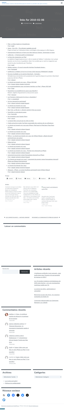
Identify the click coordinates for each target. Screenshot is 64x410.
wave (13, 118)
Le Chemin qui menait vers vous (17, 131)
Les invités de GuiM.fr (11, 381)
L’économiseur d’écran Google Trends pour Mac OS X (18, 340)
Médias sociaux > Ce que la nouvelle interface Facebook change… (27, 67)
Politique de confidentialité (12, 383)
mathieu (11, 314)
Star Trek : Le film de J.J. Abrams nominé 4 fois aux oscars (24, 110)
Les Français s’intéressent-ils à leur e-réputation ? (22, 97)
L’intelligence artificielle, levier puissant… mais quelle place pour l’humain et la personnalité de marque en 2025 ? (47, 275)
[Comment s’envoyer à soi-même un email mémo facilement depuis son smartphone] (14, 194)
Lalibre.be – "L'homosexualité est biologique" (21, 55)
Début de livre (12, 142)
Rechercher (5, 268)
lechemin (27, 84)
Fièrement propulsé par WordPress (10, 406)
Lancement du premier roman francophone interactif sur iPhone (26, 155)
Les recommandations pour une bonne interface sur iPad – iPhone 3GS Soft (29, 86)
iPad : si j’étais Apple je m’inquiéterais (19, 44)
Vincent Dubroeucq (33, 406)
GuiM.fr (4, 2)
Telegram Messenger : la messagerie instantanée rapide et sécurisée (19, 328)
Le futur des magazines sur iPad (17, 57)
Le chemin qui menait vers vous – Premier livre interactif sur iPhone (27, 150)
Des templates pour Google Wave (17, 116)
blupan (13, 84)
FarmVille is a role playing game (17, 112)
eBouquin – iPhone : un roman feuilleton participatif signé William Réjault (29, 170)
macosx (13, 94)
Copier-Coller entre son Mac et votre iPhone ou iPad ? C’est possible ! (19, 350)
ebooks (22, 84)
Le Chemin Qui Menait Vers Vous (17, 165)
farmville (13, 114)
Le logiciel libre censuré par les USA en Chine (21, 121)
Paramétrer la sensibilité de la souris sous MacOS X (22, 91)
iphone (13, 80)
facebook (14, 69)
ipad (12, 46)
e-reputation (15, 99)
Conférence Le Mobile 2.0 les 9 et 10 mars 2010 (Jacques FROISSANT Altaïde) (30, 71)
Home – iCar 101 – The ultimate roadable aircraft (22, 48)
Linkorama (38, 23)
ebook (23, 103)
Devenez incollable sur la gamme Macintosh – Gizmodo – (24, 74)
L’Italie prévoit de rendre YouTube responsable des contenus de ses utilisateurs (30, 123)
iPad (12, 88)
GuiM (10, 347)
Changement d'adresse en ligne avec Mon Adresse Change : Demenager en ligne (31, 52)
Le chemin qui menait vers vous (17, 105)
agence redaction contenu (16, 324)
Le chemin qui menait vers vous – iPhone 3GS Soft (22, 82)
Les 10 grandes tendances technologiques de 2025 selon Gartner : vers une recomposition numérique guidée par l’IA (47, 283)
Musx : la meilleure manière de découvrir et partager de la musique (18, 316)
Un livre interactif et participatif (17, 101)
